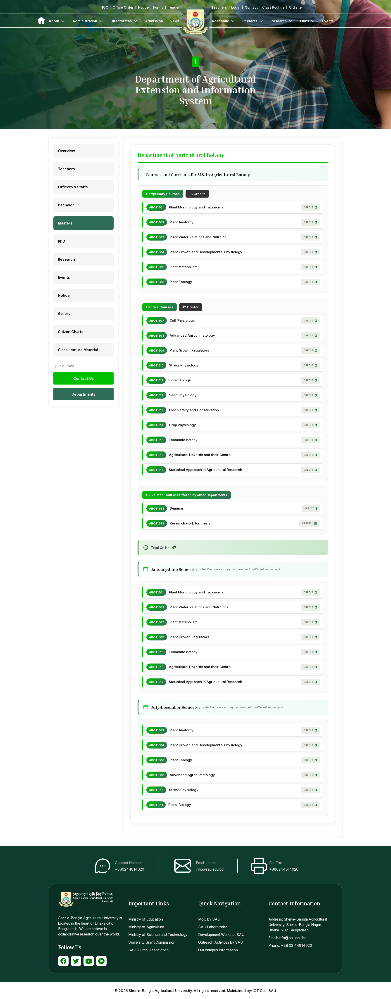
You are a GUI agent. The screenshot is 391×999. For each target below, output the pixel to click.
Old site (295, 7)
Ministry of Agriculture (146, 927)
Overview (66, 151)
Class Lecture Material (78, 349)
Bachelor (66, 205)
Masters (65, 223)
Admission (154, 21)
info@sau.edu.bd (210, 869)
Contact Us (83, 378)
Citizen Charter (71, 331)
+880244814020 (129, 869)
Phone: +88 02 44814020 (290, 945)
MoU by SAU (209, 919)
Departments (83, 394)
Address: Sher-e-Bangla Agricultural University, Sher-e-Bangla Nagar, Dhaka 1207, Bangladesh (297, 924)
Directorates (121, 21)
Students (249, 21)
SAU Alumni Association (148, 950)
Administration (84, 21)
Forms (158, 7)
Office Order (123, 7)
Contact (251, 7)
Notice (143, 7)
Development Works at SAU (221, 934)
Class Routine (273, 7)
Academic (220, 21)
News (174, 21)
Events (328, 21)
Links (304, 21)
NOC (104, 7)
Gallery (64, 313)
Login (235, 7)
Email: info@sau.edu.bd (287, 937)
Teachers (219, 7)
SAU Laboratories (213, 927)
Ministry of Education (145, 919)
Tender (174, 7)
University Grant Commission (151, 942)
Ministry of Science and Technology (157, 934)
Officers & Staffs (73, 187)
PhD (61, 241)
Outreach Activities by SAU (220, 942)
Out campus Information (218, 950)
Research (279, 21)
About (54, 21)
